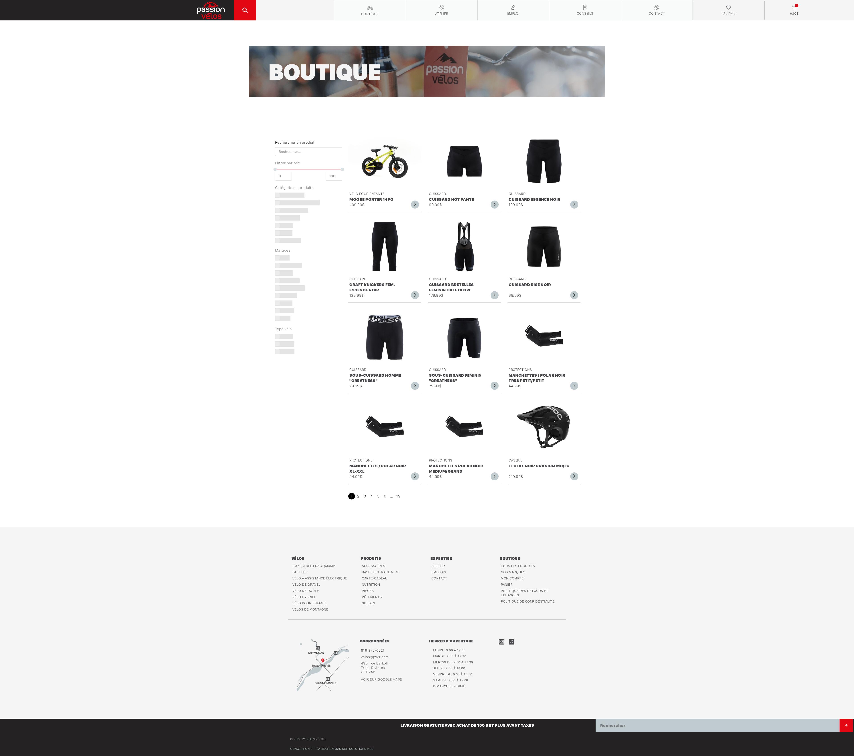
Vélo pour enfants (367, 194)
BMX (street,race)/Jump (313, 566)
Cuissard (437, 194)
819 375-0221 (373, 650)
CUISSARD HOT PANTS (451, 199)
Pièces (368, 591)
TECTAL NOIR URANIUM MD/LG (539, 466)
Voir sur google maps (381, 679)
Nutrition (371, 584)
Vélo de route (305, 591)
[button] (245, 10)
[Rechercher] (846, 725)
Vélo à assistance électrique (319, 578)
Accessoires (373, 566)
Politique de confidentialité (527, 601)
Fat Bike (299, 572)
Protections (520, 370)
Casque (515, 460)
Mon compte (512, 578)
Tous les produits (518, 566)
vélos (298, 558)
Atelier (438, 566)
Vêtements (372, 597)
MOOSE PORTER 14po (371, 199)
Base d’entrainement (381, 572)
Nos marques (513, 572)
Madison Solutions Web (353, 748)
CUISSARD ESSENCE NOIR (534, 199)
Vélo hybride (304, 597)
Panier (507, 584)
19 (398, 496)
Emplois (438, 572)
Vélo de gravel (306, 584)
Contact (439, 578)
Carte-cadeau (374, 578)
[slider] (275, 169)
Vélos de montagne (310, 609)
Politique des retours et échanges (524, 593)
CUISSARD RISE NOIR (530, 284)
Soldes (368, 603)
